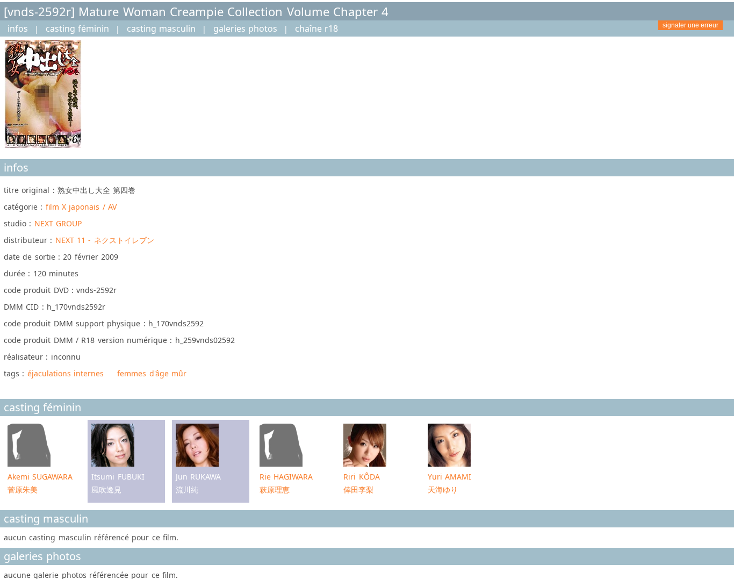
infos (18, 28)
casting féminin (77, 28)
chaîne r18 (316, 28)
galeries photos (245, 28)
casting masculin (161, 28)
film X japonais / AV (81, 207)
